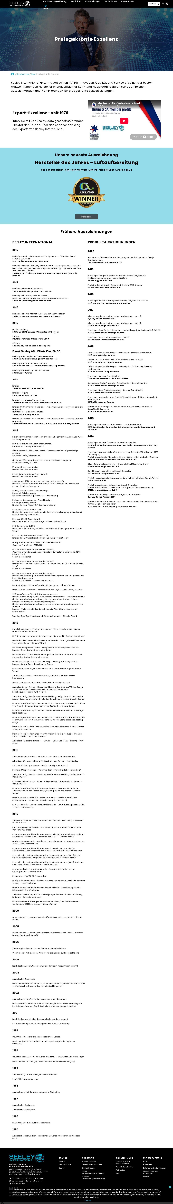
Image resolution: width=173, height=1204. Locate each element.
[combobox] (2, 1203)
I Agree (88, 1200)
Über (33, 74)
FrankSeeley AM (32, 890)
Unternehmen (23, 74)
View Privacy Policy (90, 1197)
